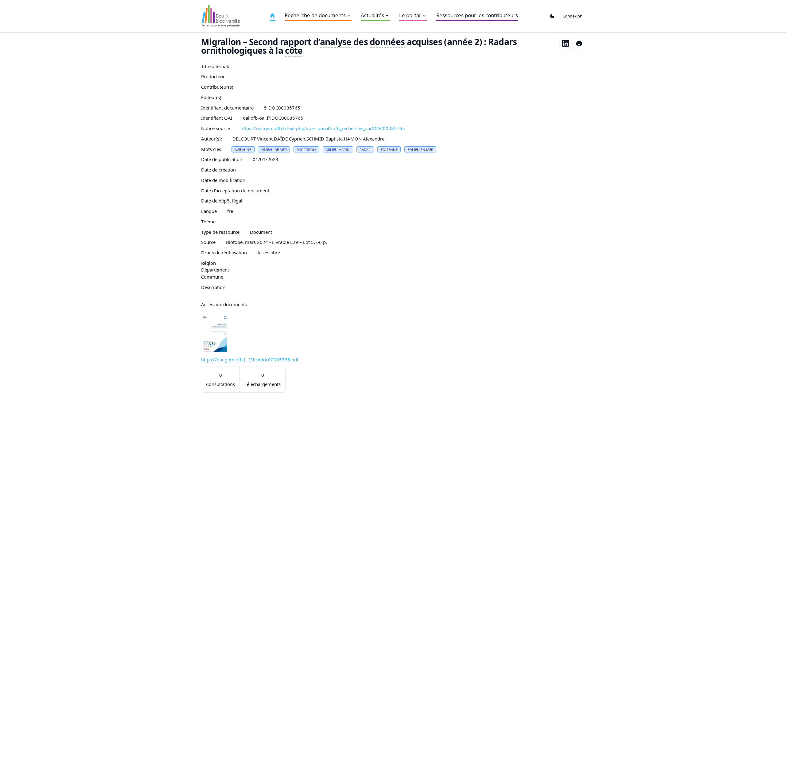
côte (293, 50)
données (387, 42)
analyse (336, 42)
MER (283, 149)
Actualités (372, 15)
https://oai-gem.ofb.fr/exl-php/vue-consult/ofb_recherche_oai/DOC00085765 (322, 128)
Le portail (410, 15)
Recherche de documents (315, 15)
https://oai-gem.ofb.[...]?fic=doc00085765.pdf (249, 359)
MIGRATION (306, 149)
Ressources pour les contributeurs (477, 15)
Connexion (572, 16)
